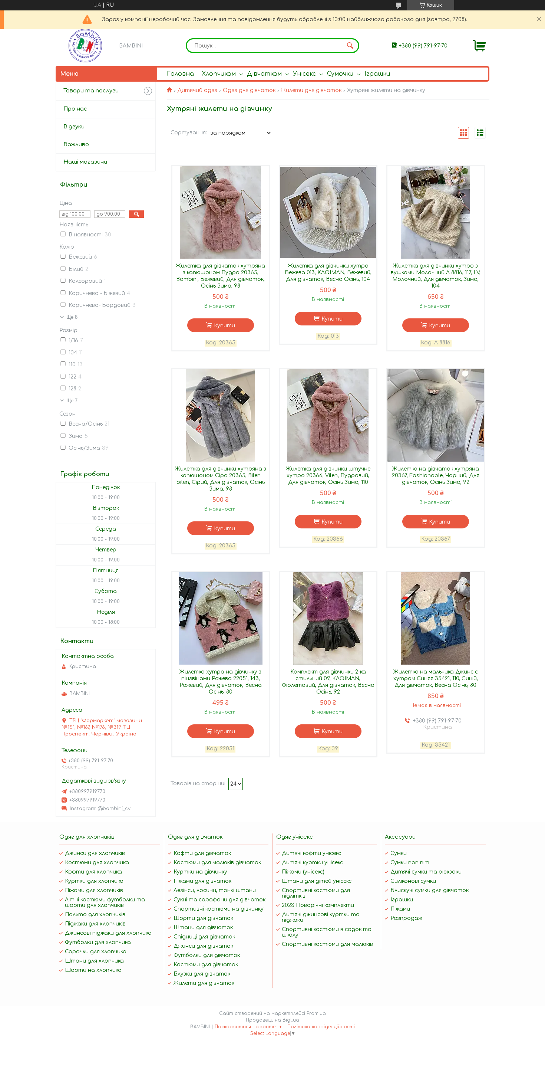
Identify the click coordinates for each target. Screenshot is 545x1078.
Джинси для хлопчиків (95, 853)
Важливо (76, 144)
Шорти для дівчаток (203, 918)
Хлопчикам (219, 74)
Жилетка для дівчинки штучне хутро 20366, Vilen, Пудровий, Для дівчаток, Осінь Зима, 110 (328, 475)
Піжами (400, 909)
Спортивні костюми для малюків (327, 944)
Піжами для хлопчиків (94, 890)
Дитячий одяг (197, 90)
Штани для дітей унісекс (316, 881)
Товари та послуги (91, 91)
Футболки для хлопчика (98, 942)
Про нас (75, 109)
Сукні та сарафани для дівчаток (219, 899)
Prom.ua (316, 1013)
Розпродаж (406, 918)
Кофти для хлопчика (93, 872)
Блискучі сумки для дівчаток (429, 890)
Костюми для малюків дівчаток (217, 862)
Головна (180, 74)
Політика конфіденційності (321, 1026)
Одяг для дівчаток (249, 90)
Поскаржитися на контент (249, 1026)
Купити (224, 325)
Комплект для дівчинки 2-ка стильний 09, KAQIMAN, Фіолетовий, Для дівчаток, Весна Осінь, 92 (328, 682)
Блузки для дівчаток (202, 974)
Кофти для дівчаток (202, 853)
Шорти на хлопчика (93, 970)
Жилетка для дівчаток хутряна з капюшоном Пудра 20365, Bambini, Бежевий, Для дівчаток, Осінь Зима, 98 (220, 276)
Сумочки (340, 74)
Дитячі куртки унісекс (312, 862)
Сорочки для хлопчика (95, 951)
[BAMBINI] (85, 45)
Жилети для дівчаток (311, 90)
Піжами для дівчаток (202, 881)
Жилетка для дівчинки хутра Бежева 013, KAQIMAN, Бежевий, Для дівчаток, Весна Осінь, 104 (328, 272)
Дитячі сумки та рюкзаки (426, 872)
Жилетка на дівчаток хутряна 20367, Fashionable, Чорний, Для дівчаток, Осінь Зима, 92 (435, 475)
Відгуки (74, 127)
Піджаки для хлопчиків (95, 924)
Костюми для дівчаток (206, 964)
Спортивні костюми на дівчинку (219, 909)
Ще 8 (71, 317)
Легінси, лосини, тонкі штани (215, 890)
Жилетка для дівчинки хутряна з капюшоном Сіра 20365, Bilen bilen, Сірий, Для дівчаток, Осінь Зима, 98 (220, 479)
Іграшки (377, 74)
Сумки (398, 853)
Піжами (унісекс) (303, 872)
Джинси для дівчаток (203, 946)
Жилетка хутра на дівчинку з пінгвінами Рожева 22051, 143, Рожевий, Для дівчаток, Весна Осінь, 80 (220, 682)
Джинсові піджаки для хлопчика (108, 933)
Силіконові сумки (413, 881)
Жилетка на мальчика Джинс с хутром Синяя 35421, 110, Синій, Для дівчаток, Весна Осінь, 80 (435, 678)
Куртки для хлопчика (94, 881)
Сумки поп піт (409, 862)
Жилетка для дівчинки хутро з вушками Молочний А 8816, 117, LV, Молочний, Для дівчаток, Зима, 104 (435, 276)
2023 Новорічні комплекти (318, 905)
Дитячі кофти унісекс (311, 853)
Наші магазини (85, 162)
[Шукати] (350, 45)
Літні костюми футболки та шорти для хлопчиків (105, 902)
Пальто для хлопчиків (95, 914)
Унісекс (304, 74)
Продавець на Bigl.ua (272, 1020)
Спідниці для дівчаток (204, 937)
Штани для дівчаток (203, 927)
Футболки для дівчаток (207, 955)
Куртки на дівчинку (200, 872)
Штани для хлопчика (94, 961)
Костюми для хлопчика (97, 862)
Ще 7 (71, 400)
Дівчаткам (264, 74)
